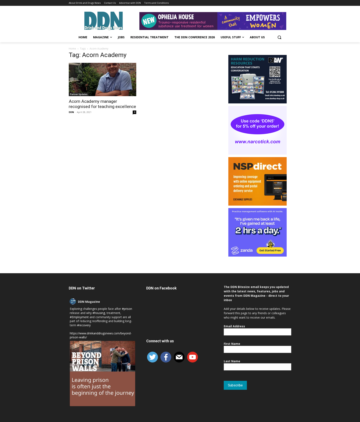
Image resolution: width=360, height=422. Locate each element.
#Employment (79, 317)
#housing (98, 313)
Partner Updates (79, 94)
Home (72, 48)
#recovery (84, 325)
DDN (71, 112)
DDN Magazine (89, 302)
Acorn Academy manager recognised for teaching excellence (102, 104)
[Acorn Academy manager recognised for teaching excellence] (102, 79)
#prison (127, 309)
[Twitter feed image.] (102, 373)
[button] (279, 37)
